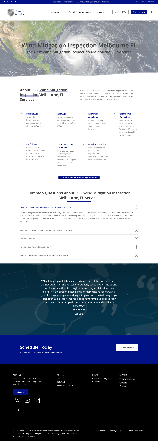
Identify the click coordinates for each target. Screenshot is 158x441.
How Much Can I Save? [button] (28, 239)
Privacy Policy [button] (115, 431)
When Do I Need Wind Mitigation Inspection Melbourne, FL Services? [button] (44, 255)
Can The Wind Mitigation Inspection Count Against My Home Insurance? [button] (46, 207)
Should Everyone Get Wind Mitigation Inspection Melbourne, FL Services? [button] (46, 230)
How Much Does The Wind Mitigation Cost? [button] (35, 247)
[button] (79, 177)
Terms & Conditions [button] (135, 431)
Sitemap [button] (101, 431)
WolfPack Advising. (29, 436)
